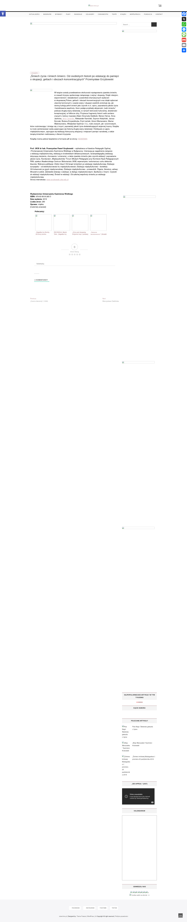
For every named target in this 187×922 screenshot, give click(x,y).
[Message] (184, 34)
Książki (123, 14)
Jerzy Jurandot (68, 118)
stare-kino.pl (63, 916)
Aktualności (34, 14)
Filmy (68, 14)
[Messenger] (184, 29)
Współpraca (135, 14)
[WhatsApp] (184, 24)
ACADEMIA (82, 138)
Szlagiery (90, 14)
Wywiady (58, 14)
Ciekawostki (103, 14)
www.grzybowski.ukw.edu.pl (57, 179)
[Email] (184, 45)
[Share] (184, 50)
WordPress (90, 916)
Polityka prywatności (121, 916)
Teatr (114, 14)
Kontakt (159, 14)
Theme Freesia (81, 916)
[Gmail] (184, 39)
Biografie (47, 14)
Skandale (78, 14)
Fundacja (148, 14)
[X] (184, 19)
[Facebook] (184, 13)
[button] (3, 13)
